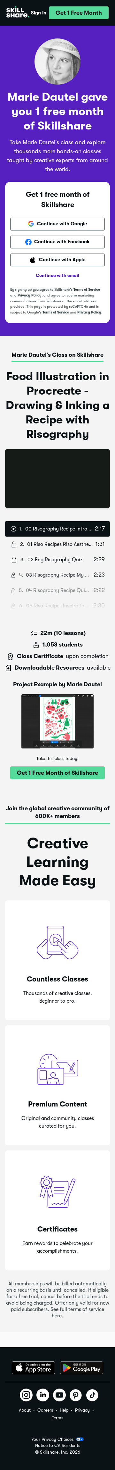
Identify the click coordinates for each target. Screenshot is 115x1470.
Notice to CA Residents (57, 1445)
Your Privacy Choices (52, 1439)
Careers (45, 1410)
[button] (79, 12)
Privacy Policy (30, 295)
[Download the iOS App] (33, 1367)
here (57, 1316)
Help (64, 1410)
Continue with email (57, 275)
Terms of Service (86, 290)
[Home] (17, 13)
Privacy (82, 1410)
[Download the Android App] (81, 1367)
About (25, 1410)
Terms (57, 1417)
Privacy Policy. (89, 312)
